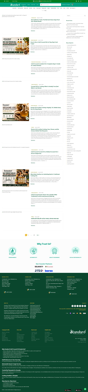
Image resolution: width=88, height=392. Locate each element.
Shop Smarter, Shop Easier (9, 381)
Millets (49, 377)
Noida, (27, 367)
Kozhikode (43, 367)
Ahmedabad (24, 367)
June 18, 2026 (40, 172)
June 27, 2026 (40, 40)
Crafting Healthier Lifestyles (10, 375)
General (33, 127)
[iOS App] (13, 1)
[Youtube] (75, 306)
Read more (33, 30)
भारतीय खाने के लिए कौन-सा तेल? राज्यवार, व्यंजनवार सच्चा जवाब (45, 218)
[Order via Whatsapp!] (85, 389)
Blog (45, 10)
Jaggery (45, 377)
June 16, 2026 (41, 192)
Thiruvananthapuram (37, 367)
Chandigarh (31, 367)
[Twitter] (83, 306)
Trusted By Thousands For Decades (11, 370)
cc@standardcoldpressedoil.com (79, 336)
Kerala (18, 365)
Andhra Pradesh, (23, 365)
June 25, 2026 (40, 105)
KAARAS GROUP (11, 389)
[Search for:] (76, 15)
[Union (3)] (76, 1)
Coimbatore (55, 367)
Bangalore (32, 361)
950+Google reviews (13, 356)
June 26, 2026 (41, 84)
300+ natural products (12, 357)
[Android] (4, 1)
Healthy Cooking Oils (34, 40)
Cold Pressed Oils (29, 377)
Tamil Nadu (10, 365)
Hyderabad (10, 361)
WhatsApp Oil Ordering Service (8, 386)
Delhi (12, 367)
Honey (36, 377)
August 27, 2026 (39, 17)
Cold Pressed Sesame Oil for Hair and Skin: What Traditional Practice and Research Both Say (44, 195)
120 (34, 235)
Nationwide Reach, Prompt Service (11, 364)
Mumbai (14, 367)
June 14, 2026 (37, 216)
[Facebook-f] (78, 306)
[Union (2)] (81, 1)
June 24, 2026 (37, 127)
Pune (17, 367)
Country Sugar (40, 377)
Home (43, 10)
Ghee (34, 377)
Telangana (29, 365)
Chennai (4, 361)
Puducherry (50, 367)
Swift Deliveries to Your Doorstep (11, 360)
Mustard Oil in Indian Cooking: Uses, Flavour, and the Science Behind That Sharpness (45, 130)
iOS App (15, 1)
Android (7, 1)
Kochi (47, 367)
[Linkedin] (85, 306)
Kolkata (20, 367)
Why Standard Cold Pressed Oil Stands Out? (14, 349)
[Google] (73, 306)
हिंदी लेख (32, 216)
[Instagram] (80, 306)
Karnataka (15, 365)
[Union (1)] (78, 1)
